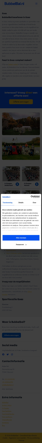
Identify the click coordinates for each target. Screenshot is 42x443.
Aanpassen (20, 244)
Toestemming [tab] (7, 202)
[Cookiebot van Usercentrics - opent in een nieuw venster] (31, 197)
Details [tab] (21, 202)
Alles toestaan (21, 238)
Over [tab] (34, 202)
